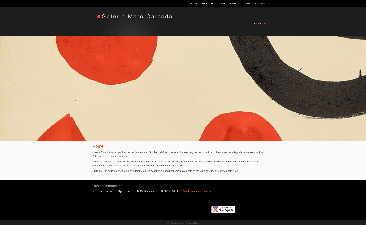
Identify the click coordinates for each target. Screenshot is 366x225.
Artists (234, 3)
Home (193, 3)
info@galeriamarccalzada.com (195, 191)
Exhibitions (208, 3)
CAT (260, 23)
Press (247, 3)
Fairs (222, 3)
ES (255, 23)
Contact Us (262, 3)
